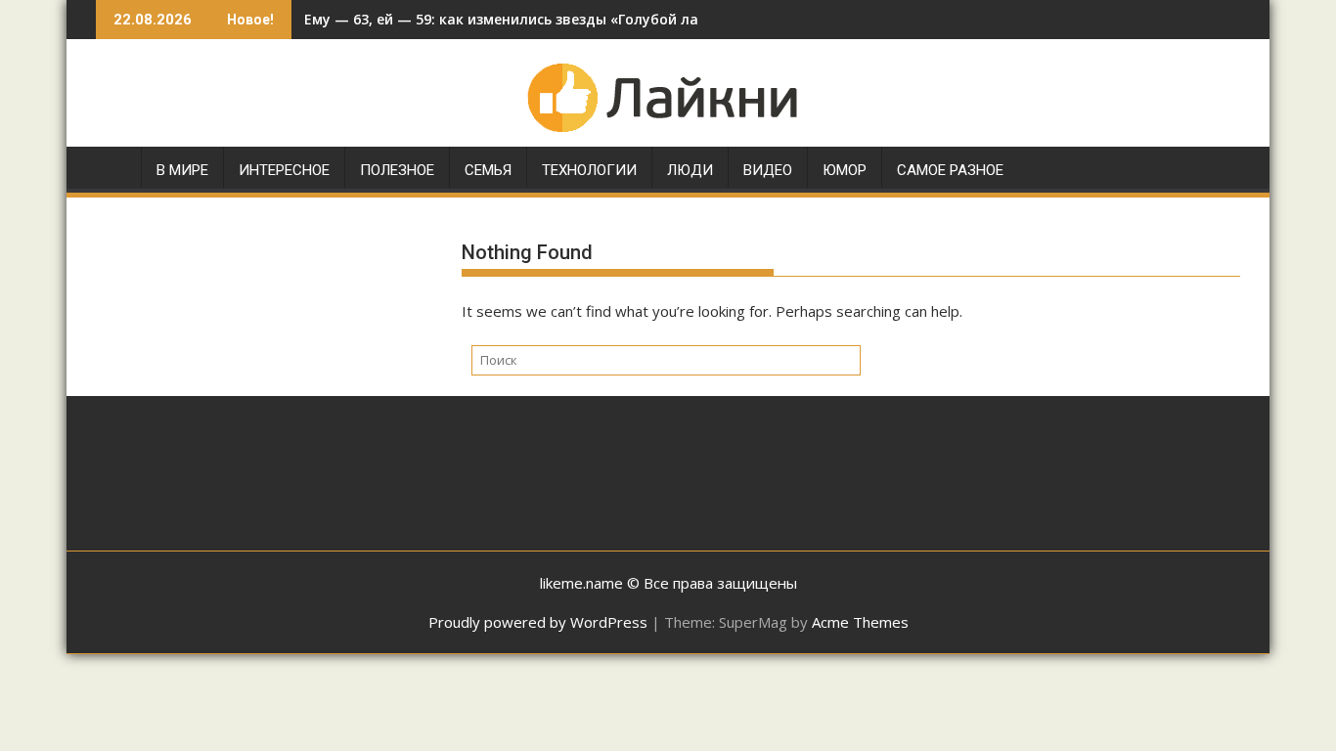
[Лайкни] (115, 174)
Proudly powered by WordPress (537, 622)
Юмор (845, 170)
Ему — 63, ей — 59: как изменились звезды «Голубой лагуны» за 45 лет (556, 19)
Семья (488, 170)
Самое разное (950, 170)
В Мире (182, 170)
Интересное (284, 170)
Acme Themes (860, 622)
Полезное (397, 170)
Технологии (589, 170)
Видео (767, 170)
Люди (690, 170)
